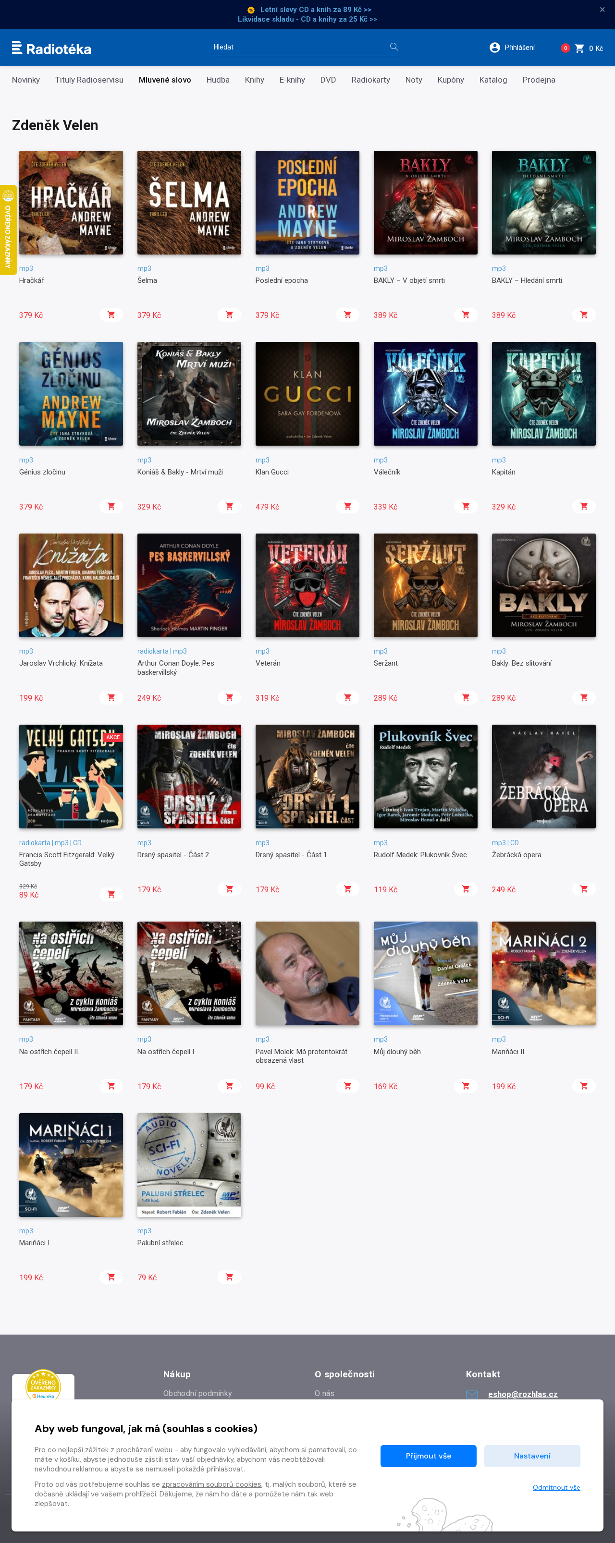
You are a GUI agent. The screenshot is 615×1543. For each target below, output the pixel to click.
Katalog (493, 80)
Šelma (147, 280)
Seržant (386, 663)
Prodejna (539, 80)
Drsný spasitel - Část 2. (173, 854)
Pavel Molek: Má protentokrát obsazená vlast (301, 1056)
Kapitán (504, 472)
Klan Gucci (272, 472)
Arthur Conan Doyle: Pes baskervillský (175, 667)
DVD (328, 80)
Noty (414, 80)
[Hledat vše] (394, 47)
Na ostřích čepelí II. (49, 1051)
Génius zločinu (42, 472)
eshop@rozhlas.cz (523, 1394)
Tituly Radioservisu (89, 80)
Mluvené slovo (165, 80)
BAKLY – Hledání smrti (527, 280)
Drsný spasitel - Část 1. (292, 854)
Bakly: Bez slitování (522, 663)
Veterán (268, 663)
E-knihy (292, 80)
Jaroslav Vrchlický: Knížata (61, 663)
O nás (325, 1393)
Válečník (387, 472)
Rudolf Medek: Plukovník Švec (420, 854)
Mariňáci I (34, 1243)
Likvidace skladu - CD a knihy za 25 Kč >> (307, 19)
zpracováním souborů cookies (211, 1484)
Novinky (26, 80)
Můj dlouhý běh (397, 1051)
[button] (518, 47)
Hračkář (31, 280)
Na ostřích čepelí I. (166, 1051)
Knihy (254, 80)
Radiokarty (371, 80)
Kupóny (451, 80)
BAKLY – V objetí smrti (409, 280)
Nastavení (532, 1456)
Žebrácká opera (516, 854)
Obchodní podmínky (197, 1393)
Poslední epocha (282, 280)
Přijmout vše (428, 1456)
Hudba (218, 80)
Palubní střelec (160, 1243)
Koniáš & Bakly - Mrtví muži (180, 472)
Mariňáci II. (509, 1051)
